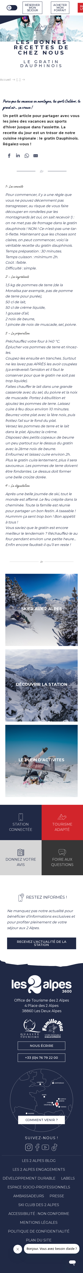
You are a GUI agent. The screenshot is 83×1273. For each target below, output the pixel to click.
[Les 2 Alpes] (41, 984)
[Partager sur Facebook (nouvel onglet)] (9, 156)
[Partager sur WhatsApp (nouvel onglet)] (27, 156)
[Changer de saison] (12, 7)
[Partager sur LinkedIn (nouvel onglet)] (18, 156)
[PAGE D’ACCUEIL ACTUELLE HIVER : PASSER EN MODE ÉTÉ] (12, 7)
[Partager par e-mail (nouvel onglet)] (35, 156)
